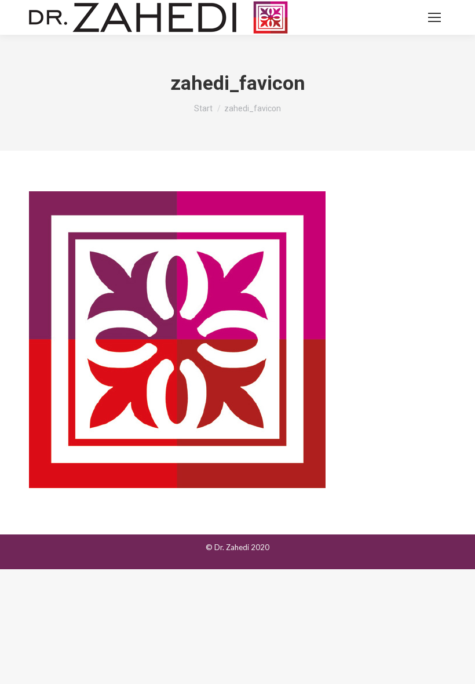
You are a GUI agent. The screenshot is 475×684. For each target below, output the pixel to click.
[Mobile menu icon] (434, 17)
